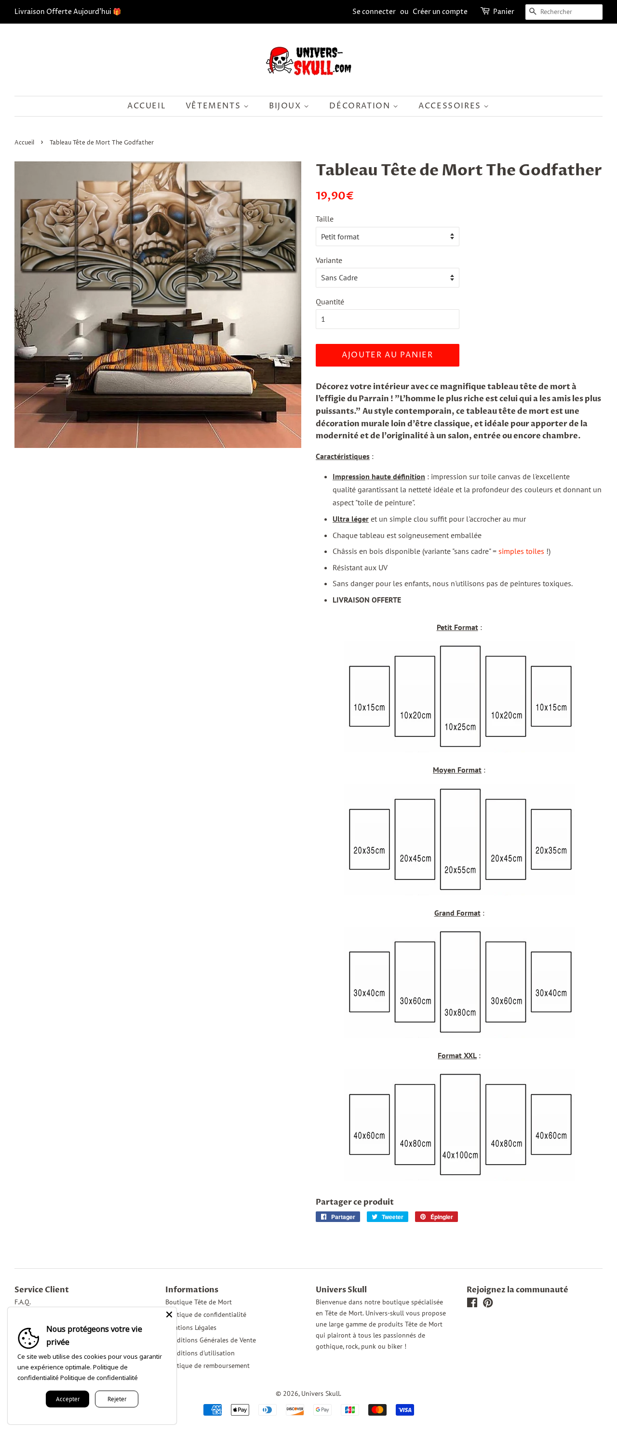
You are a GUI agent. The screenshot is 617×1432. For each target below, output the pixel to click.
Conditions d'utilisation (200, 1353)
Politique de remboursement (207, 1365)
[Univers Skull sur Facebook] (472, 1304)
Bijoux (286, 106)
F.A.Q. (22, 1302)
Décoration (361, 106)
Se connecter (374, 11)
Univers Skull (320, 1393)
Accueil (146, 106)
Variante (329, 260)
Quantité (330, 301)
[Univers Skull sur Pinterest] (488, 1304)
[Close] (169, 1314)
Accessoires (450, 106)
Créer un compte (440, 11)
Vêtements (214, 106)
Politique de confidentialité (205, 1314)
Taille (325, 218)
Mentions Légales (190, 1327)
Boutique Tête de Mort (198, 1302)
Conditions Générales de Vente (210, 1340)
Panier (503, 11)
